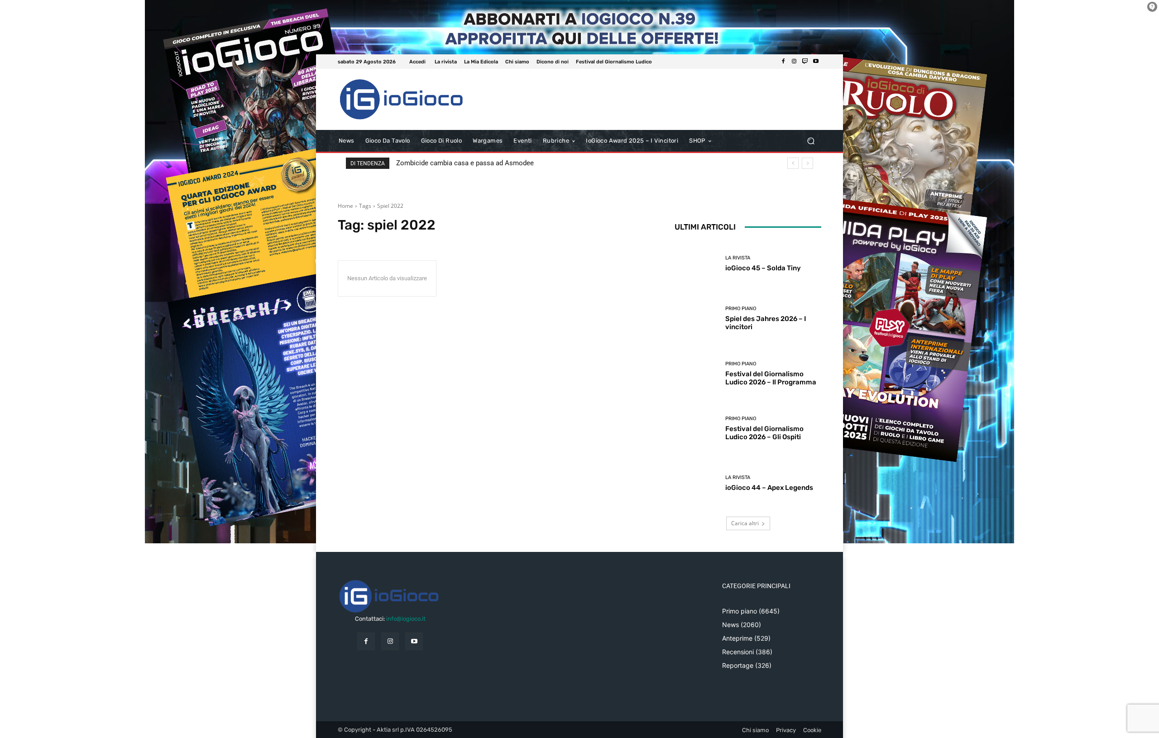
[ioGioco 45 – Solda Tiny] (696, 264)
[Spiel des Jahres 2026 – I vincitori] (696, 318)
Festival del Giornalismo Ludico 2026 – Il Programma (770, 378)
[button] (810, 141)
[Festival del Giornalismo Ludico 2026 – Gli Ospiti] (696, 428)
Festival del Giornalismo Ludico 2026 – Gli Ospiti (764, 433)
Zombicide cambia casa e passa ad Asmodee (465, 163)
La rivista (737, 257)
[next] (807, 163)
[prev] (793, 163)
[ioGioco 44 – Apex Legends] (696, 483)
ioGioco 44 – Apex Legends (769, 488)
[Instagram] (794, 61)
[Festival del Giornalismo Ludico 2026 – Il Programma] (696, 373)
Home (345, 206)
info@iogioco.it (406, 618)
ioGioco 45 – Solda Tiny (763, 268)
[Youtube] (815, 61)
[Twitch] (805, 61)
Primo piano (740, 308)
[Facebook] (783, 61)
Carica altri (745, 523)
